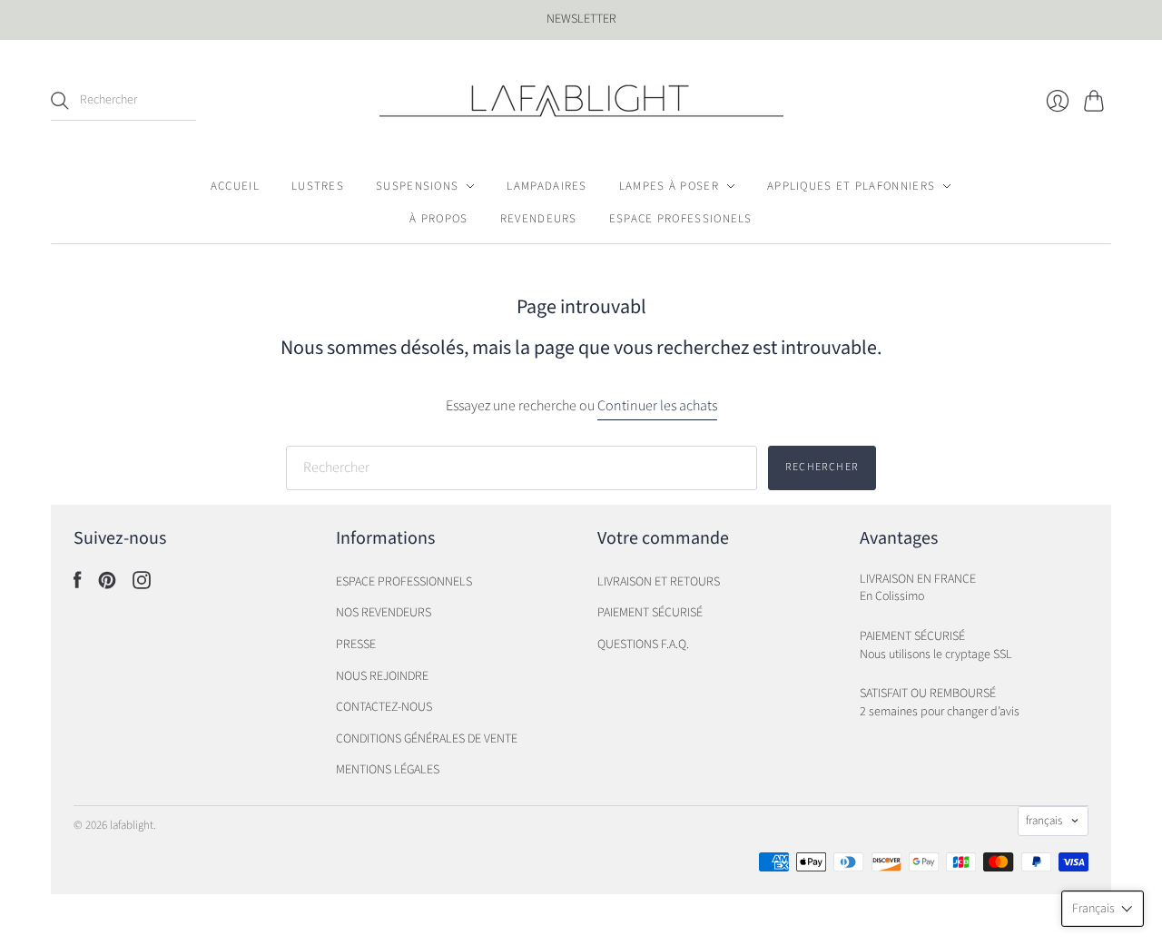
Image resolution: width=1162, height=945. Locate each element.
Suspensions (417, 186)
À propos (438, 219)
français (1044, 820)
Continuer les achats (657, 406)
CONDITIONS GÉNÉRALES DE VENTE (426, 739)
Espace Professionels (681, 219)
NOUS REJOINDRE (382, 676)
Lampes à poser (669, 186)
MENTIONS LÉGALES (387, 770)
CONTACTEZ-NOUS (384, 707)
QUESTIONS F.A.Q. (643, 644)
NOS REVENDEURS (383, 613)
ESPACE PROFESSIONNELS (404, 582)
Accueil (235, 186)
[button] (1102, 908)
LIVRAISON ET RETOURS (658, 582)
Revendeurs (538, 219)
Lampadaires (546, 186)
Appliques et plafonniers (851, 186)
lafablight (131, 825)
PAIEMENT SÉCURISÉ (650, 613)
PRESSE (356, 644)
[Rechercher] (60, 101)
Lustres (317, 186)
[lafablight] (581, 101)
